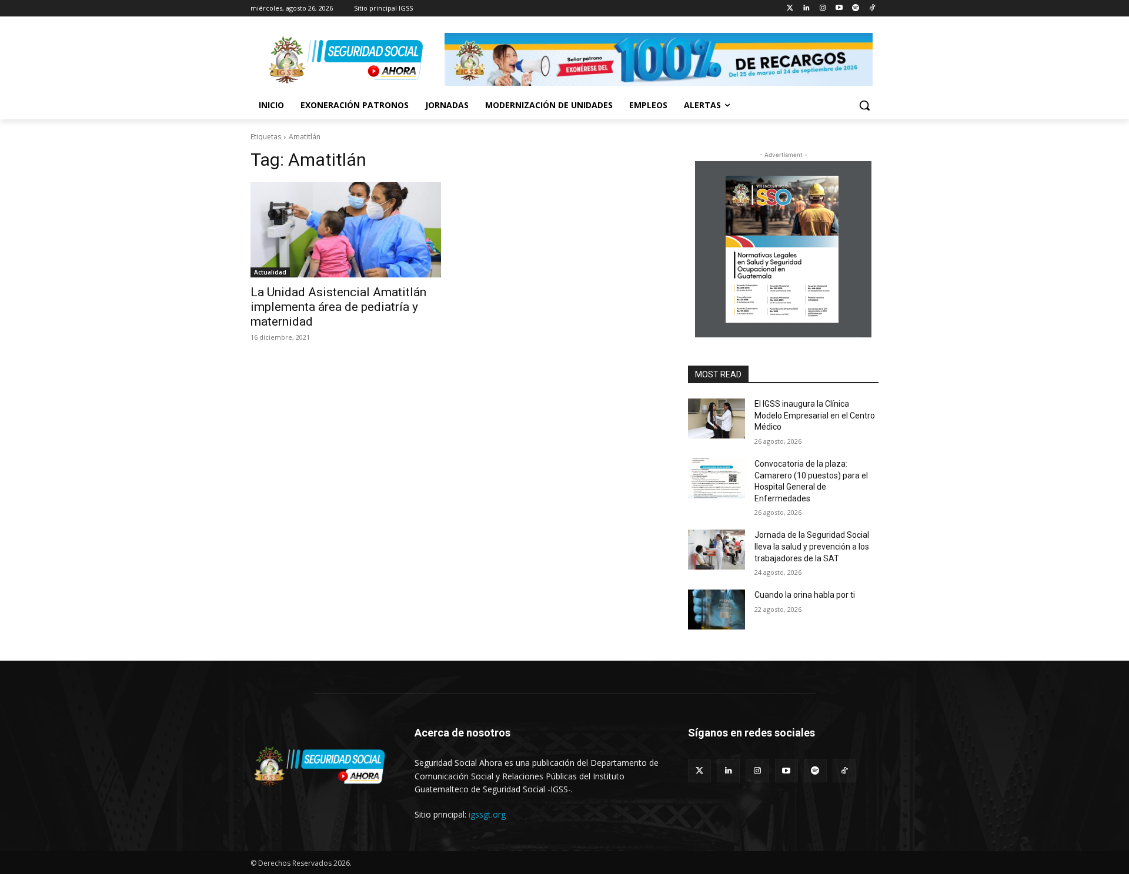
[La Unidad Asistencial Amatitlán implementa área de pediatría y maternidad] (345, 229)
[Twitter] (790, 8)
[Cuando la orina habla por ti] (716, 609)
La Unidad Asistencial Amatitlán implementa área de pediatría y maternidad (338, 307)
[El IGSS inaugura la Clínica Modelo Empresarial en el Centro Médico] (716, 418)
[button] (864, 105)
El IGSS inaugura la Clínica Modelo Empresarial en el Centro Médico (814, 415)
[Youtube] (839, 8)
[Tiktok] (872, 8)
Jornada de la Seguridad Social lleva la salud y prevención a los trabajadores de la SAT (811, 546)
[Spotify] (855, 8)
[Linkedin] (806, 8)
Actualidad (270, 272)
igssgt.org (487, 814)
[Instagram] (823, 8)
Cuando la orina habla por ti (804, 595)
